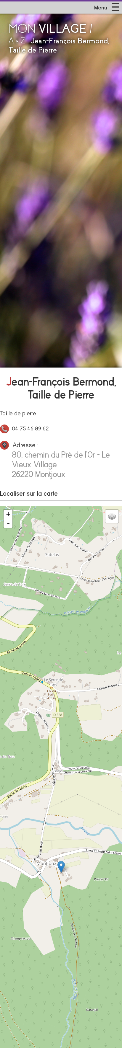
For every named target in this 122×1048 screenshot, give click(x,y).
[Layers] (111, 516)
